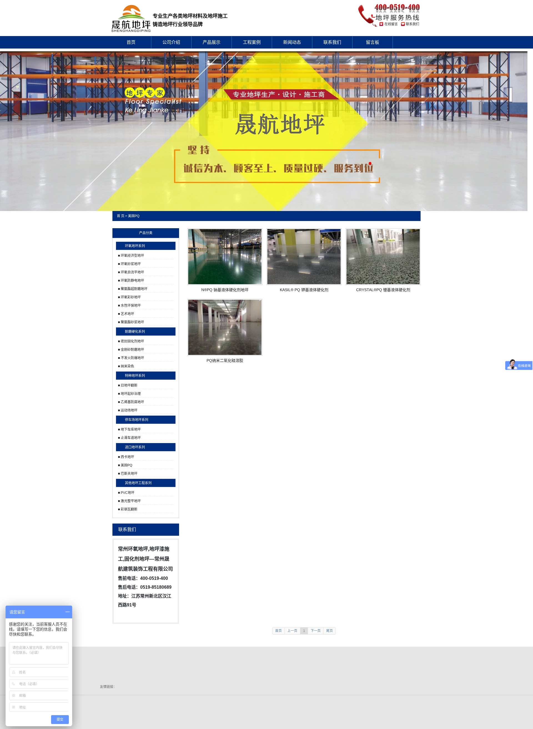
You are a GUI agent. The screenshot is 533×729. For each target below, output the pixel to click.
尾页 (329, 631)
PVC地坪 (127, 493)
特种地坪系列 (135, 376)
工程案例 (252, 42)
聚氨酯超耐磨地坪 (134, 289)
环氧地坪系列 (135, 246)
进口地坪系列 (135, 447)
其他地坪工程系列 (138, 483)
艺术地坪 (127, 314)
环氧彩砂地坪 (131, 297)
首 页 (120, 216)
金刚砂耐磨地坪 (132, 350)
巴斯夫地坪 (129, 474)
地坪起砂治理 (131, 394)
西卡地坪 (127, 457)
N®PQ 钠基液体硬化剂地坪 (224, 290)
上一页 (292, 631)
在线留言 (391, 24)
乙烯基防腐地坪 (132, 402)
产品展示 (211, 42)
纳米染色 (127, 366)
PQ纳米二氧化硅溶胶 (225, 360)
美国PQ (133, 216)
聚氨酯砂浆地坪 (132, 322)
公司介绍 (171, 42)
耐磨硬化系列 (135, 332)
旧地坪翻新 (129, 385)
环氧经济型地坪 (132, 256)
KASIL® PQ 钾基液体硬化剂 (304, 290)
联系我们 (412, 24)
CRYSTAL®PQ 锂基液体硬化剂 (383, 290)
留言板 (372, 42)
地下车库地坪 (131, 429)
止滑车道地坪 (131, 438)
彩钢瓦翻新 (129, 509)
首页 (131, 42)
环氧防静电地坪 (132, 281)
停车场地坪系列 (136, 420)
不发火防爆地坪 (132, 358)
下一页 (316, 631)
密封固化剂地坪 (132, 341)
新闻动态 (292, 42)
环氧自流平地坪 (132, 272)
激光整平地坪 (131, 501)
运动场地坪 (129, 410)
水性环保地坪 (131, 306)
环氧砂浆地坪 (131, 264)
